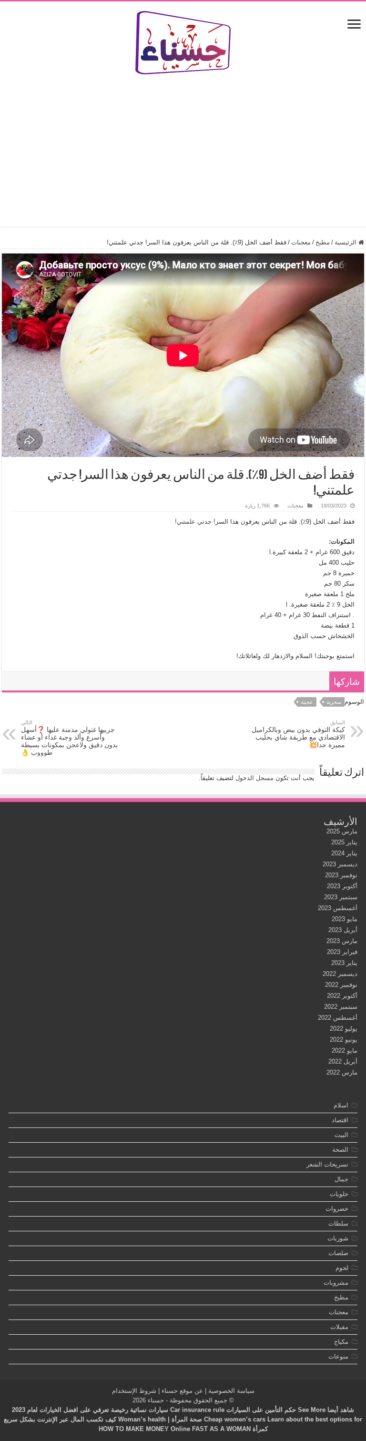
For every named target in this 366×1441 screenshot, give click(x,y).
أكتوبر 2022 (342, 995)
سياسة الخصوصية (231, 1390)
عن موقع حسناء (182, 1390)
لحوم (342, 1267)
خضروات (336, 1208)
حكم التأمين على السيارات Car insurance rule (233, 1409)
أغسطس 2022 (337, 1017)
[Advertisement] (183, 150)
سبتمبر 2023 (340, 897)
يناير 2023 (344, 962)
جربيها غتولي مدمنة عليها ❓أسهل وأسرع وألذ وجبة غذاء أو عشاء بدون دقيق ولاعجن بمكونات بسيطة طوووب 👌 (69, 738)
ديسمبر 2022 (340, 973)
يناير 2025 (344, 842)
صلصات (338, 1253)
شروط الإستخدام (134, 1390)
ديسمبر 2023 (340, 864)
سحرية (333, 702)
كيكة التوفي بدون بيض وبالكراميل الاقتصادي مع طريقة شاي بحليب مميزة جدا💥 (298, 734)
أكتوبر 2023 (342, 886)
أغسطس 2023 (337, 908)
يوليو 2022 (343, 1028)
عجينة (307, 702)
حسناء (156, 1400)
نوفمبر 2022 (341, 984)
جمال (341, 1179)
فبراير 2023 (342, 951)
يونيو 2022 (343, 1039)
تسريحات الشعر (327, 1164)
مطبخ (322, 242)
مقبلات (339, 1326)
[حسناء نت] (183, 41)
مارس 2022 (341, 1072)
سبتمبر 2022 (340, 1006)
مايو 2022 (344, 1050)
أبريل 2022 (342, 1061)
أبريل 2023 (342, 930)
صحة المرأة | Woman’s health (160, 1419)
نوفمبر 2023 (341, 875)
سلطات (338, 1223)
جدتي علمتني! (193, 521)
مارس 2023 (341, 940)
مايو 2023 (344, 919)
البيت (341, 1134)
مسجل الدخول (254, 777)
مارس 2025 (341, 831)
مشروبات (336, 1282)
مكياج (341, 1341)
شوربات (337, 1238)
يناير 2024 (344, 853)
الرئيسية (346, 242)
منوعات (338, 1356)
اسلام (341, 1105)
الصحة (340, 1149)
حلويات (339, 1193)
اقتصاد (340, 1120)
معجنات (301, 242)
